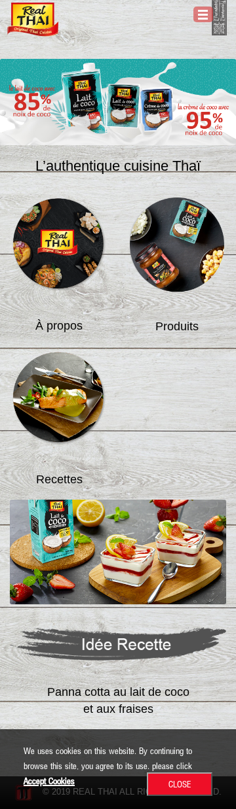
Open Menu (203, 14)
